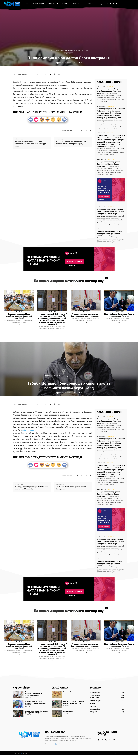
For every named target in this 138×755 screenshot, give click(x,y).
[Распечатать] (50, 74)
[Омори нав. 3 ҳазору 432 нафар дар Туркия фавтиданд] (18, 713)
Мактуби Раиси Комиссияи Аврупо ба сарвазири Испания (119, 315)
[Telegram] (110, 3)
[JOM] (57, 63)
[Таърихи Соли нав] (57, 694)
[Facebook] (105, 3)
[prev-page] (66, 335)
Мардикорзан (68, 711)
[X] (113, 3)
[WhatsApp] (42, 74)
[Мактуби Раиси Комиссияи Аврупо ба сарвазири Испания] (119, 300)
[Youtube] (116, 3)
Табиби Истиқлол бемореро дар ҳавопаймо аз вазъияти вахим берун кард (30, 143)
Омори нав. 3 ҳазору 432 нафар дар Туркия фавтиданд (36, 712)
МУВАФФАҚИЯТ (101, 159)
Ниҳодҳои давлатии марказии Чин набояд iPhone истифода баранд (71, 142)
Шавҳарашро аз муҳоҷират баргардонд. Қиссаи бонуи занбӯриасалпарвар (108, 164)
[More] (90, 130)
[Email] (46, 74)
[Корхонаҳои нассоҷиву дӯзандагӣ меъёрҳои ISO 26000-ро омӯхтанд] (18, 694)
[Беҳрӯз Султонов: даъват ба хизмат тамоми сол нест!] (57, 704)
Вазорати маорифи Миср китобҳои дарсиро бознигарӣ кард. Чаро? (109, 91)
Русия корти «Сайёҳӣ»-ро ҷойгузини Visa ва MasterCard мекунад (35, 703)
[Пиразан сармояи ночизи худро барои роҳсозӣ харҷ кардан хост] (86, 300)
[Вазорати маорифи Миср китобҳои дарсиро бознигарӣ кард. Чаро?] (19, 300)
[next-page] (71, 335)
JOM (62, 62)
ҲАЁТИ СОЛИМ (55, 50)
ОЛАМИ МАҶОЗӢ (101, 106)
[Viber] (59, 74)
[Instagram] (107, 3)
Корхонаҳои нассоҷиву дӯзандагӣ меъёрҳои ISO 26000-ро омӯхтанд (34, 693)
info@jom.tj (56, 744)
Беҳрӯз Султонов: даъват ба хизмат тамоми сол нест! (73, 702)
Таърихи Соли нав (69, 692)
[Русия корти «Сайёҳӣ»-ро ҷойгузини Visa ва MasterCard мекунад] (18, 704)
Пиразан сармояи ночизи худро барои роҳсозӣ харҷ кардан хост (110, 233)
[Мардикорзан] (57, 713)
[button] (100, 3)
